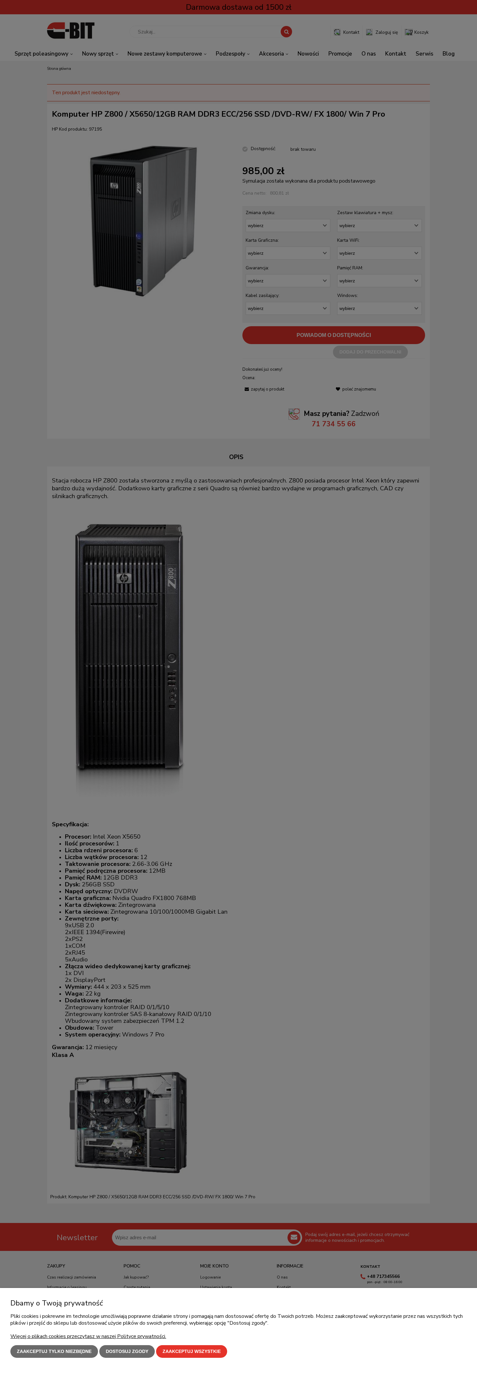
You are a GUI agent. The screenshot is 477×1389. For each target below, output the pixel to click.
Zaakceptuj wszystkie (192, 1351)
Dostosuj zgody (127, 1351)
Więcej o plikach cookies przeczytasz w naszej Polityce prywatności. (88, 1336)
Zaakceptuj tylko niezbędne (54, 1351)
